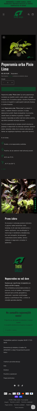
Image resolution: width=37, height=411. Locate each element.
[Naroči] (31, 330)
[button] (4, 14)
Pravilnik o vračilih (15, 402)
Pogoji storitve (8, 404)
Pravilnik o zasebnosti (26, 402)
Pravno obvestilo (19, 407)
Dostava (10, 76)
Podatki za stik (30, 404)
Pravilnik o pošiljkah (19, 404)
